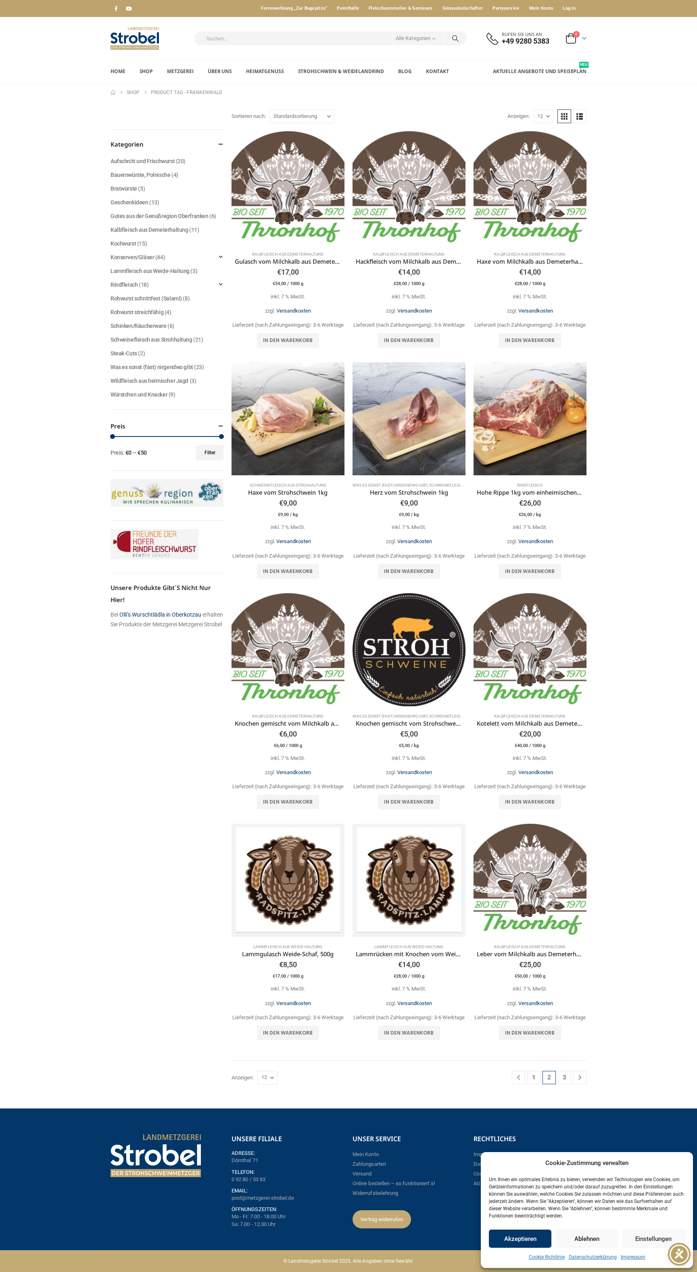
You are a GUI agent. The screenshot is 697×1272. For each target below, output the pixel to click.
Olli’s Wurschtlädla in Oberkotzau (160, 614)
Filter (210, 452)
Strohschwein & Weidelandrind (341, 71)
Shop (146, 71)
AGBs (480, 1183)
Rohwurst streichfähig (137, 312)
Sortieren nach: (249, 116)
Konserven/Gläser (132, 257)
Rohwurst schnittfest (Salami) (146, 298)
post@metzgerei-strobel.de (263, 1198)
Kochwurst (123, 243)
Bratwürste (124, 188)
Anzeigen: (518, 116)
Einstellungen (653, 1239)
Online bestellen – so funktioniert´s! (394, 1183)
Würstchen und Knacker (139, 394)
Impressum (633, 1257)
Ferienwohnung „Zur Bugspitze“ (294, 8)
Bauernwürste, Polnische (140, 175)
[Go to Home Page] (113, 92)
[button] (564, 116)
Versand (362, 1174)
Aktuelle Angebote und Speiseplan (539, 68)
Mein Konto (541, 8)
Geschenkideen (129, 202)
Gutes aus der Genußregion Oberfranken (159, 216)
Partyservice (505, 8)
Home (118, 71)
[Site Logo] (135, 38)
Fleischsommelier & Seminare (400, 8)
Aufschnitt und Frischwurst (143, 161)
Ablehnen (586, 1239)
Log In (569, 8)
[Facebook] (116, 8)
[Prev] (518, 1077)
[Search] (455, 38)
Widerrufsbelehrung (375, 1193)
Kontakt (437, 71)
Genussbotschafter (462, 8)
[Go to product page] (288, 187)
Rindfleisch (530, 485)
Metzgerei (180, 71)
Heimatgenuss (265, 71)
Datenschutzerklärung (593, 1257)
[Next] (579, 1077)
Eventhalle (348, 8)
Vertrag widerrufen (381, 1219)
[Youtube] (128, 8)
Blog (405, 71)
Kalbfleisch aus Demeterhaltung (287, 254)
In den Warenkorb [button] (288, 340)
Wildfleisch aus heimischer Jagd (149, 381)
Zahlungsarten (369, 1164)
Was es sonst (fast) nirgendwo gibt (390, 485)
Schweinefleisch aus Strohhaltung (288, 485)
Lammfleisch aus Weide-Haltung (287, 947)
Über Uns (220, 71)
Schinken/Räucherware (139, 326)
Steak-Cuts (124, 353)
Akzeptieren (520, 1239)
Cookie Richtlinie (547, 1257)
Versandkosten (293, 311)
